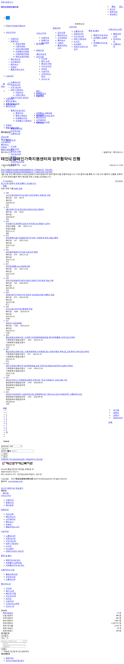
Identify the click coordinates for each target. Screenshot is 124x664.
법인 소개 (15, 149)
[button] (4, 186)
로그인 (113, 9)
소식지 (77, 41)
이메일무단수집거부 (34, 459)
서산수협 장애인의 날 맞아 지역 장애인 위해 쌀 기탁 (28, 195)
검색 (5, 454)
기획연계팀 (20, 46)
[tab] (62, 495)
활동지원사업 (11, 574)
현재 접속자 (8, 613)
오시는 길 (45, 79)
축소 (121, 7)
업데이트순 (118, 418)
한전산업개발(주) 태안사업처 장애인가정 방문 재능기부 (30, 280)
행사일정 (45, 43)
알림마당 (40, 50)
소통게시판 (15, 82)
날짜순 (116, 413)
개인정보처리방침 (17, 459)
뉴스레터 (77, 44)
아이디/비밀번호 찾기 (15, 661)
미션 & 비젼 (16, 154)
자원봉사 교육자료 (44, 113)
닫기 (9, 84)
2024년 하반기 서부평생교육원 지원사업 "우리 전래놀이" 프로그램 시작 (36, 380)
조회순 (116, 415)
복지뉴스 (14, 64)
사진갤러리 (15, 62)
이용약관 (5, 459)
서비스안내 (11, 32)
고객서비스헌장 (17, 162)
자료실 (13, 67)
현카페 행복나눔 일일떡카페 (18, 266)
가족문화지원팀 (22, 54)
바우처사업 (15, 131)
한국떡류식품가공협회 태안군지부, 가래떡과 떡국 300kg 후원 (32, 238)
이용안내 (14, 39)
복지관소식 (15, 59)
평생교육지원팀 (22, 57)
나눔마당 (10, 76)
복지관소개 (11, 140)
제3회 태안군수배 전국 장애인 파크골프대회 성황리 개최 (30, 295)
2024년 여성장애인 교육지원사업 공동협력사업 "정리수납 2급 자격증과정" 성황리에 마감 (44, 394)
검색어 (6, 451)
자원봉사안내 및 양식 (45, 116)
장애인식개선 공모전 (20, 98)
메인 (38, 91)
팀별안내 (14, 41)
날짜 (16, 188)
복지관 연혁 (16, 152)
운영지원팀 (20, 44)
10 (7, 432)
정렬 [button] (110, 422)
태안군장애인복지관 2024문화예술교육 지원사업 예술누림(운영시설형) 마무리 (39, 366)
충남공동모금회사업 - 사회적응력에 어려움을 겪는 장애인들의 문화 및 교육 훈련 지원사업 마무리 (47, 352)
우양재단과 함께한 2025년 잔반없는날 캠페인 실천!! (28, 224)
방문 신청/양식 (17, 90)
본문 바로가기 (7, 2)
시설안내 (45, 71)
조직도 (44, 69)
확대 (113, 7)
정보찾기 (113, 14)
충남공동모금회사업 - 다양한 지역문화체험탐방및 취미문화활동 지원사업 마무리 (40, 337)
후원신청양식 (21, 116)
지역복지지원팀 (22, 51)
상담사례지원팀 (22, 49)
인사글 (13, 146)
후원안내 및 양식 (18, 110)
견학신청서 (20, 95)
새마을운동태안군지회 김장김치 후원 (22, 252)
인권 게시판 (16, 87)
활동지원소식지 (17, 69)
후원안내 (19, 113)
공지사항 (40, 57)
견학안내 (19, 92)
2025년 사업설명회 (14, 323)
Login (4, 649)
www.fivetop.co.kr (15, 481)
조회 (20, 188)
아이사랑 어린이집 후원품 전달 (19, 309)
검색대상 (5, 446)
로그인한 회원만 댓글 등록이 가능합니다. (18, 183)
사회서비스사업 (115, 29)
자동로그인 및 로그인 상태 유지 (16, 651)
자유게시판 (15, 85)
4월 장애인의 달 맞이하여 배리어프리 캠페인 (25, 209)
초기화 (116, 410)
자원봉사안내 (21, 118)
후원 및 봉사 (94, 31)
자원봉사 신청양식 (23, 121)
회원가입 (113, 12)
